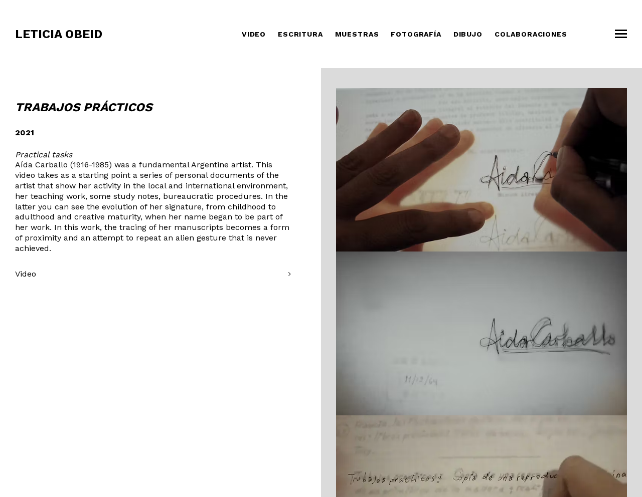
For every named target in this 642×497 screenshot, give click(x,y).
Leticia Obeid (58, 34)
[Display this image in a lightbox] (481, 170)
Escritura (300, 34)
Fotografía (416, 34)
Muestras (357, 34)
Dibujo (468, 34)
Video (254, 34)
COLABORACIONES (531, 34)
